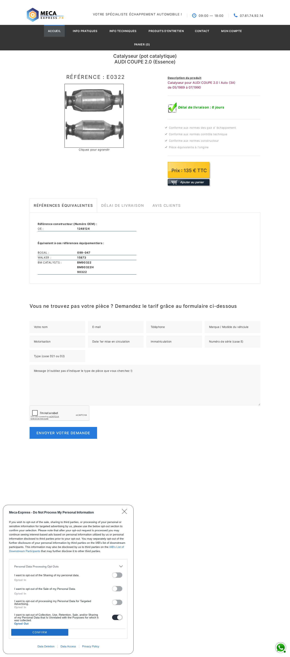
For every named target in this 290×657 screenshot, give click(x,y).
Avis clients (166, 205)
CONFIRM (40, 632)
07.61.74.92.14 (251, 15)
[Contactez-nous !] (280, 647)
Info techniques (123, 31)
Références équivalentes (63, 205)
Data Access (68, 646)
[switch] (117, 575)
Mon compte (231, 31)
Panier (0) (142, 44)
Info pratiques (85, 31)
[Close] (125, 512)
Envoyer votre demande (63, 433)
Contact (202, 31)
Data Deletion (45, 646)
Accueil (54, 31)
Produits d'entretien (166, 31)
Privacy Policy (90, 646)
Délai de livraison (122, 205)
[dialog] (68, 579)
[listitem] (68, 566)
